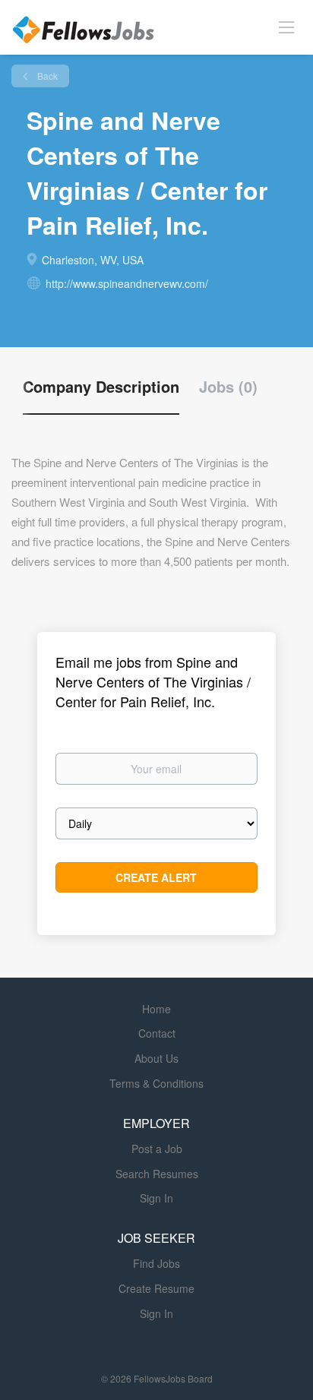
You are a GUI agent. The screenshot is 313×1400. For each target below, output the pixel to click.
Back (46, 75)
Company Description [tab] (101, 386)
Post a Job (156, 1148)
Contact (156, 1033)
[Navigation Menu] (286, 26)
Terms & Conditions (156, 1083)
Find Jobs (156, 1263)
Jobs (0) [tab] (228, 386)
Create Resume (156, 1288)
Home (156, 1008)
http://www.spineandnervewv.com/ (127, 283)
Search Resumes (156, 1173)
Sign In (156, 1198)
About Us (156, 1058)
